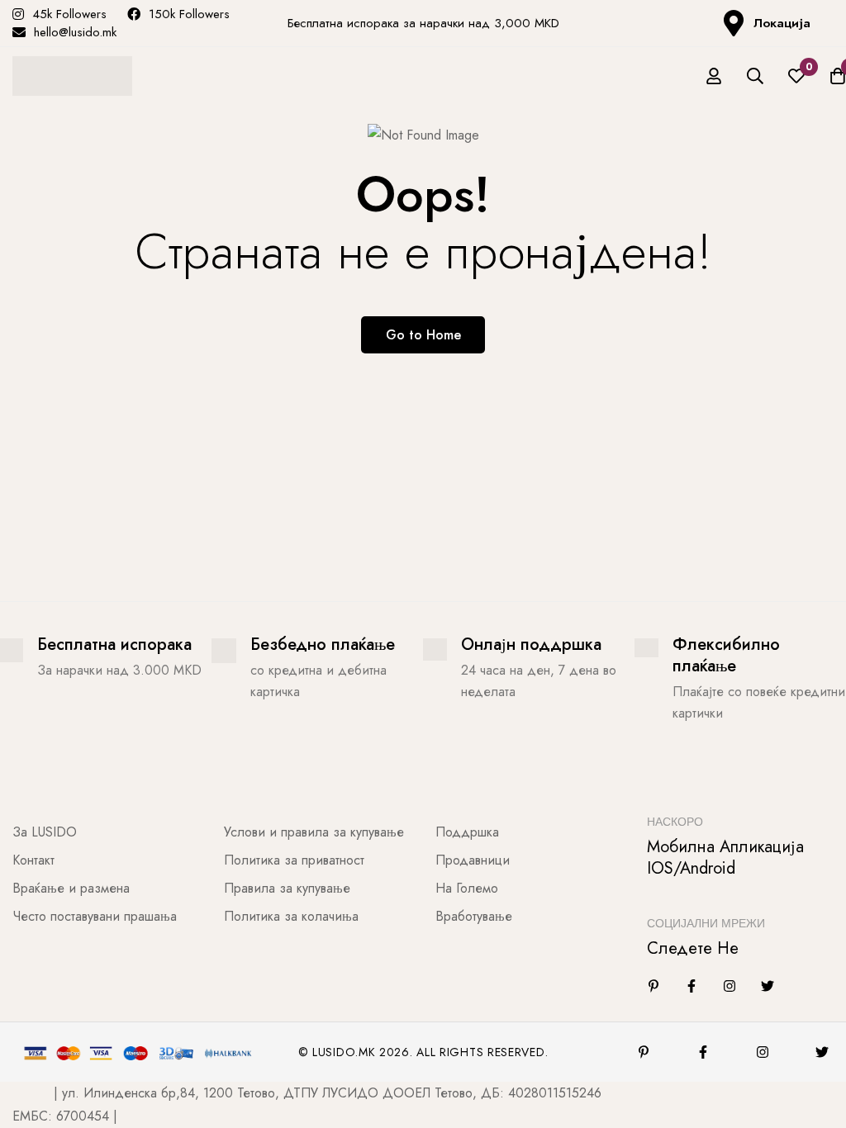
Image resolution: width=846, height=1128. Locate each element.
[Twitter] (767, 986)
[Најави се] (713, 76)
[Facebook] (691, 986)
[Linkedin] (653, 986)
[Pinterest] (643, 1052)
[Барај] (755, 76)
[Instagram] (729, 986)
